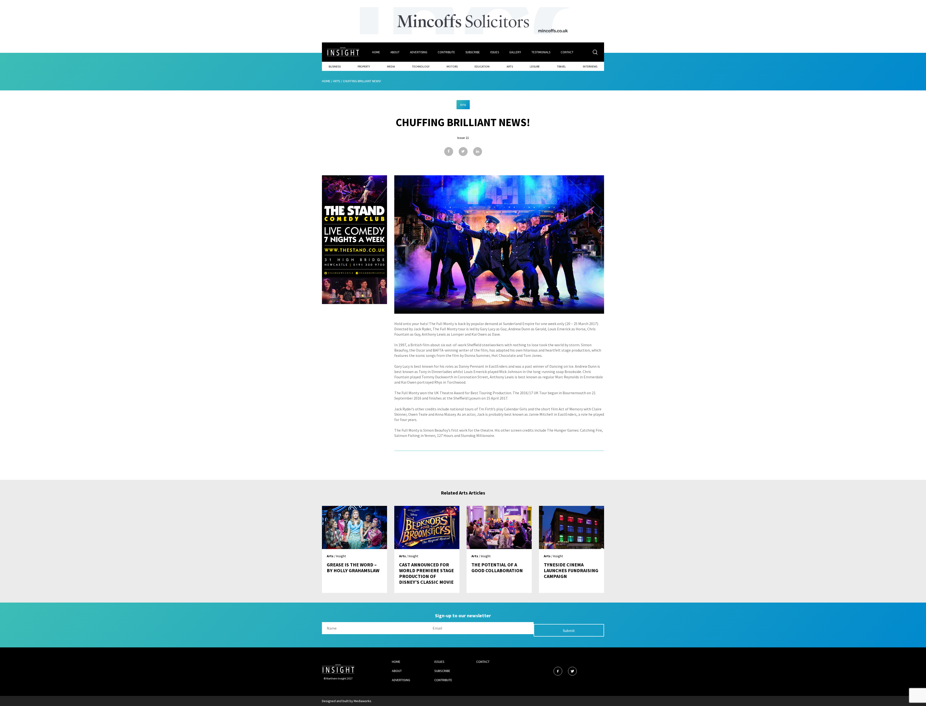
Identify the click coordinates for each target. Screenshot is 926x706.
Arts (510, 66)
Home (376, 52)
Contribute (446, 52)
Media (391, 66)
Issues (494, 52)
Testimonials (540, 52)
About (395, 52)
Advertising (418, 52)
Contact (567, 52)
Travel (561, 66)
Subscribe (472, 52)
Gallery (515, 52)
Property (364, 66)
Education (482, 66)
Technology (420, 66)
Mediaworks (362, 701)
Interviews (590, 66)
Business (335, 66)
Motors (452, 66)
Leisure (535, 66)
